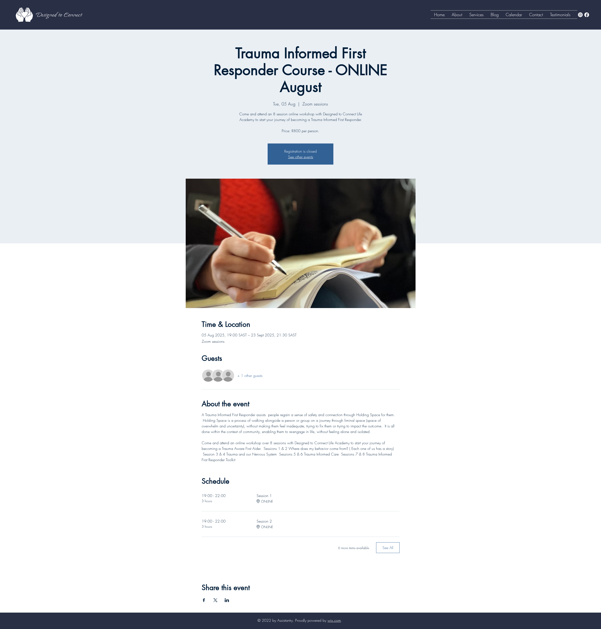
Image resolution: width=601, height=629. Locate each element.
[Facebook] (586, 14)
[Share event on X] (215, 600)
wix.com (334, 620)
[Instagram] (580, 14)
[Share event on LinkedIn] (227, 600)
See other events (300, 156)
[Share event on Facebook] (204, 600)
